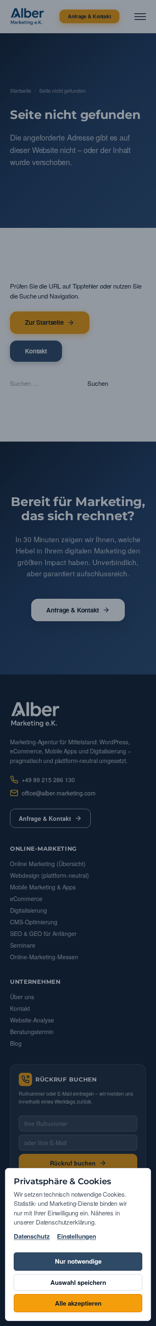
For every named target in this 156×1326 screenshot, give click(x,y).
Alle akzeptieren (78, 1303)
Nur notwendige (78, 1261)
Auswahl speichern (78, 1282)
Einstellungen (76, 1236)
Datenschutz (32, 1236)
